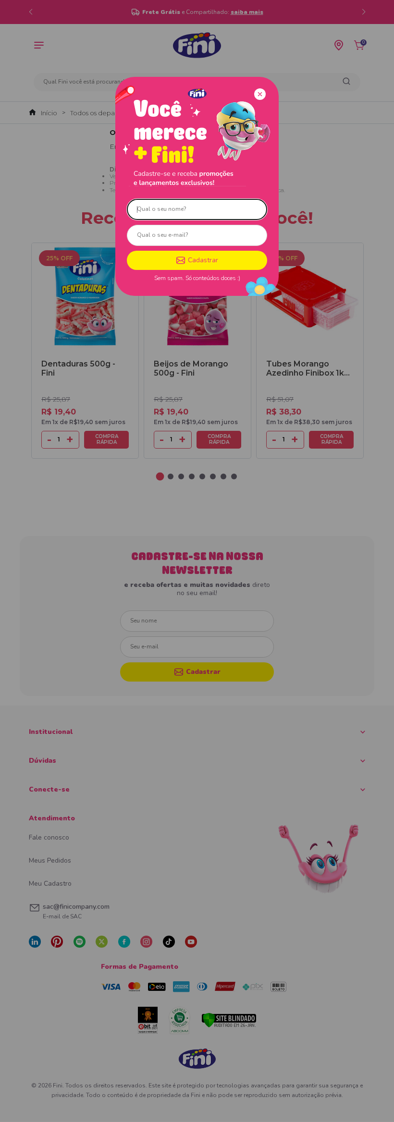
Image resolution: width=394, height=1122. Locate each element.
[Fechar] (260, 94)
